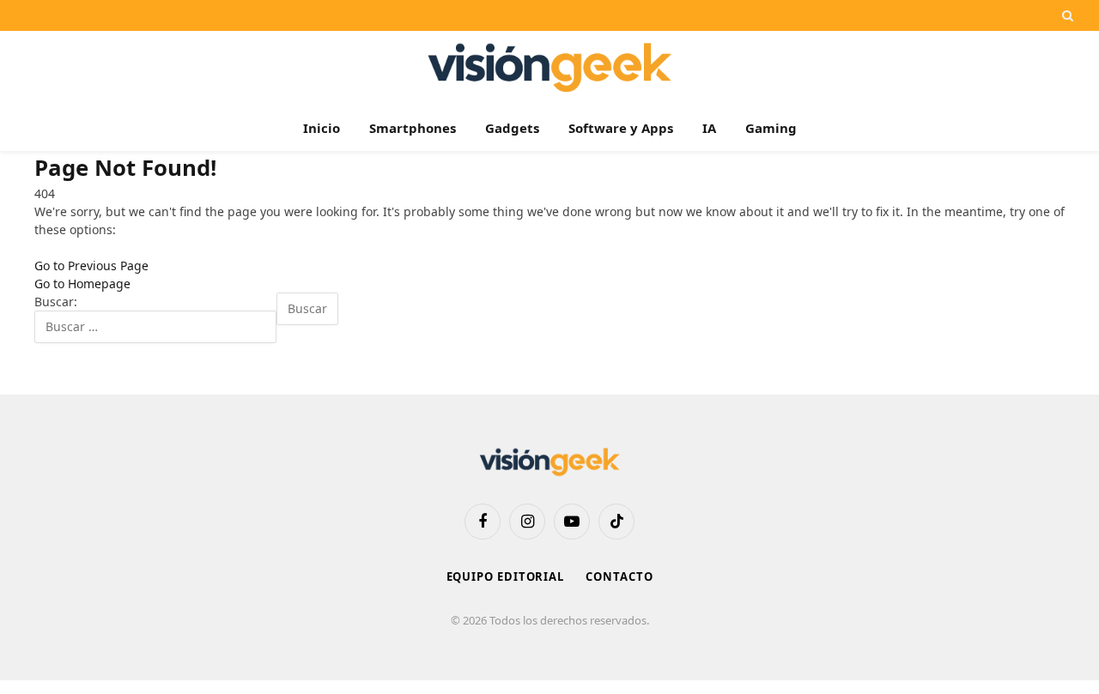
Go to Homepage (82, 283)
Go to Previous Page (91, 265)
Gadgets (512, 127)
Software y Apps (620, 127)
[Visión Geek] (550, 67)
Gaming (771, 127)
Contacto (619, 576)
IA (709, 127)
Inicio (321, 127)
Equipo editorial (505, 576)
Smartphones (412, 127)
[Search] (1066, 15)
